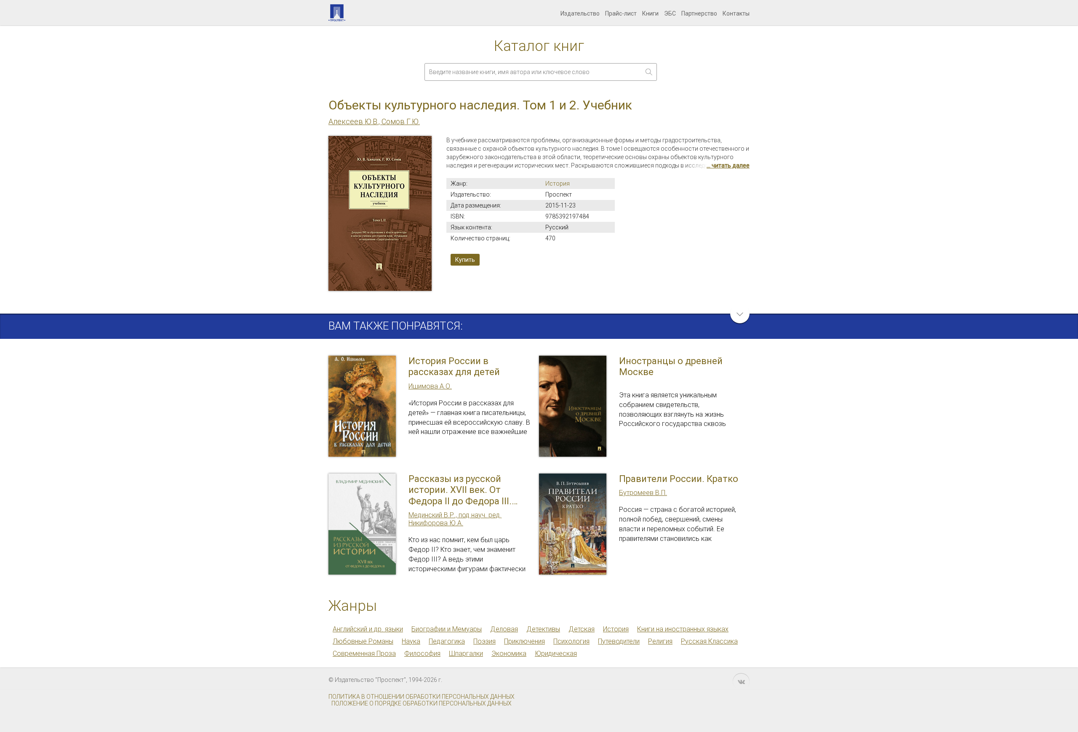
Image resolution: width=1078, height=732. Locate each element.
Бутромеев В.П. (643, 493)
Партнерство (699, 13)
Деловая (504, 629)
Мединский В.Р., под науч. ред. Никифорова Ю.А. (455, 519)
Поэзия (484, 641)
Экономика (508, 653)
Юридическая (556, 653)
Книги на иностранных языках (682, 629)
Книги (650, 13)
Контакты (736, 13)
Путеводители (619, 641)
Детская (581, 629)
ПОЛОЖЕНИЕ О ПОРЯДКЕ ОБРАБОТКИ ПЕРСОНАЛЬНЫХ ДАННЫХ (421, 703)
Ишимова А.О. (430, 386)
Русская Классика (709, 641)
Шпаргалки (466, 653)
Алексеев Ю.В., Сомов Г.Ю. (374, 121)
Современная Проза (364, 653)
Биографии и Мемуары (446, 629)
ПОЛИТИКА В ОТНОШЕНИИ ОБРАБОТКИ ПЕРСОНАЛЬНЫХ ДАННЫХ (421, 696)
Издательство (580, 13)
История (557, 183)
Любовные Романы (363, 641)
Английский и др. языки (368, 629)
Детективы (543, 629)
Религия (660, 641)
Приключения (524, 641)
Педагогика (447, 641)
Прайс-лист (621, 13)
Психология (571, 641)
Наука (411, 641)
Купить (465, 259)
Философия (422, 653)
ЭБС (670, 13)
